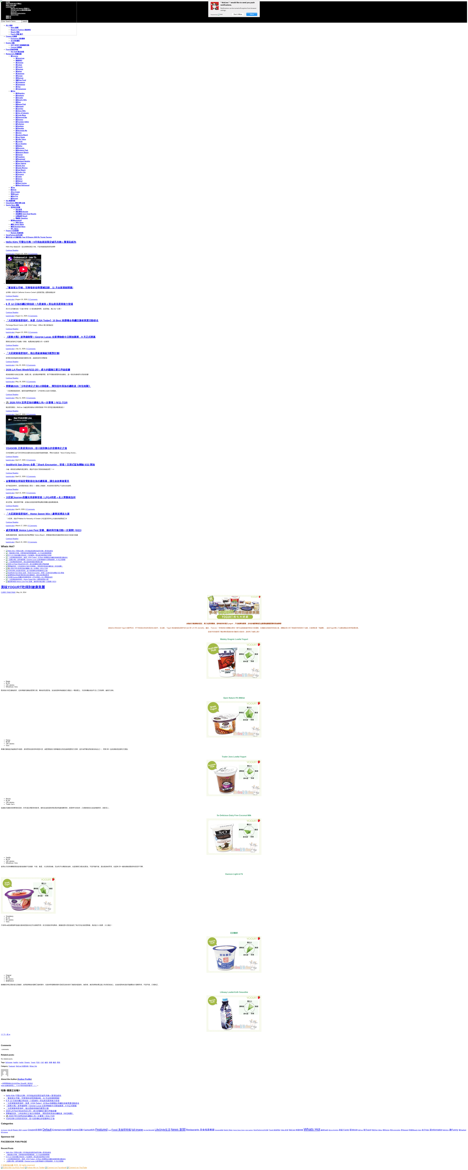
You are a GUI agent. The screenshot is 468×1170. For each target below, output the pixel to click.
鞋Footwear (4, 1132)
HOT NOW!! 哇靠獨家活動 (20, 45)
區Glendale (20, 128)
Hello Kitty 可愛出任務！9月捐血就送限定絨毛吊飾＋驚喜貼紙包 (41, 242)
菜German (19, 69)
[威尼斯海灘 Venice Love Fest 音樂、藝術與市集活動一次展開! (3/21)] (31, 581)
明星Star (375, 1130)
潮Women (386, 1130)
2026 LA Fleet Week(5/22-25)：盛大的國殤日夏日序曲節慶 (38, 369)
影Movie (354, 1129)
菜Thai (18, 87)
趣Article (446, 1130)
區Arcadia (19, 98)
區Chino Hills (21, 111)
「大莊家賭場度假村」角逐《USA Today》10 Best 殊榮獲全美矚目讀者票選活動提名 (52, 320)
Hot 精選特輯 (10, 201)
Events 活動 (10, 43)
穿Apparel (405, 1130)
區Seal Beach (21, 170)
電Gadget (462, 1130)
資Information (436, 1129)
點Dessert (14, 198)
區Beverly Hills (21, 100)
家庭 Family (344, 1130)
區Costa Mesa (21, 115)
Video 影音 (284, 1130)
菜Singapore (20, 82)
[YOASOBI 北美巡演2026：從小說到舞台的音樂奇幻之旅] (27, 570)
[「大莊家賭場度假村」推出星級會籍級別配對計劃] (24, 562)
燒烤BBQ (19, 60)
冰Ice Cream (15, 192)
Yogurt (33, 1062)
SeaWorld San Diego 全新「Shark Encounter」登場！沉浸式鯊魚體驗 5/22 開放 (50, 464)
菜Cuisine (14, 56)
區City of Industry (22, 113)
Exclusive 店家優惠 (18, 38)
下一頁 (6, 1034)
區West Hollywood (22, 185)
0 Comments (33, 254)
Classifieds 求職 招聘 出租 (15, 203)
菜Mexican (19, 78)
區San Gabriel (21, 163)
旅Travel (367, 1130)
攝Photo (360, 1130)
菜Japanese (20, 74)
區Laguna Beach (22, 135)
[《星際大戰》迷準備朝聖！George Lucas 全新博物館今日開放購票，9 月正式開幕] (35, 560)
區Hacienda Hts (21, 130)
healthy (15, 1062)
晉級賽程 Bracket (22, 212)
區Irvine (18, 133)
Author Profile (24, 1079)
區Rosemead (20, 159)
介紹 (42, 1062)
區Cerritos (19, 109)
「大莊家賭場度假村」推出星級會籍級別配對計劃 (32, 353)
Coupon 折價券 (11, 36)
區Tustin (19, 177)
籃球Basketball (16, 220)
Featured (12, 1066)
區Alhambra (20, 93)
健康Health (324, 1130)
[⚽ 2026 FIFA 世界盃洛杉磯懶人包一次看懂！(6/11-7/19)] (27, 568)
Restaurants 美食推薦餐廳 (200, 1129)
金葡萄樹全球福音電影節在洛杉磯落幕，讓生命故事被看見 (37, 481)
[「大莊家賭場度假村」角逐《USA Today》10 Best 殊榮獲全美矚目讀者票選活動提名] (37, 557)
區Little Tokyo (21, 139)
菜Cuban (19, 65)
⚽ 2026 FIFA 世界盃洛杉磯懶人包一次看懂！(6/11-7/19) (37, 402)
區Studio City (21, 172)
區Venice (19, 179)
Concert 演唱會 (16, 47)
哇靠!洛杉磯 (8, 1165)
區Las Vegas (20, 137)
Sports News (228, 1130)
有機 (50, 1062)
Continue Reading (12, 250)
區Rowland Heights (23, 161)
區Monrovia (20, 148)
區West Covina (21, 183)
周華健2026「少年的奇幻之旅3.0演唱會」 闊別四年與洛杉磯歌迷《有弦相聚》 (48, 386)
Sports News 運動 (12, 205)
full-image (8, 1062)
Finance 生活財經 (12, 231)
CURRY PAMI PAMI (8, 592)
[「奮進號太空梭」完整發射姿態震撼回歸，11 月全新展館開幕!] (29, 553)
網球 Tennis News (17, 224)
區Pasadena (20, 157)
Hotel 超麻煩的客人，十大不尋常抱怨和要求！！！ (19, 1085)
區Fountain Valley (22, 122)
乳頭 (37, 1062)
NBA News (19, 222)
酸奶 (54, 1062)
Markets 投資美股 (17, 233)
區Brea (18, 102)
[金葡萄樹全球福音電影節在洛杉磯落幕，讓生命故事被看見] (27, 575)
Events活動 (77, 1130)
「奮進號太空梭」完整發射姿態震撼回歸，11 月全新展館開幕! (39, 287)
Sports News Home (239, 1130)
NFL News (14, 229)
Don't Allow (238, 14)
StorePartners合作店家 (14, 235)
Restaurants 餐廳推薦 (14, 54)
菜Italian (19, 71)
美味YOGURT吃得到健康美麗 (23, 587)
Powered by (214, 14)
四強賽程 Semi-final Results (26, 214)
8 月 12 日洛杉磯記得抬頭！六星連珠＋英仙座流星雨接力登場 (39, 304)
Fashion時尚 (89, 1130)
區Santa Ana (20, 166)
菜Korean (19, 76)
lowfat (21, 1062)
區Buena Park (21, 104)
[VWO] (220, 14)
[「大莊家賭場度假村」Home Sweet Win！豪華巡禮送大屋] (27, 579)
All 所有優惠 (15, 41)
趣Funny (453, 1129)
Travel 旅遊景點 (274, 1130)
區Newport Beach (22, 152)
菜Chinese (19, 63)
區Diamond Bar (21, 117)
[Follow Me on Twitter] (35, 1168)
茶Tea (13, 187)
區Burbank (20, 106)
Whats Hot (33, 1066)
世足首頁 (19, 209)
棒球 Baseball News (18, 227)
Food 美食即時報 (12, 49)
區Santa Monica (21, 168)
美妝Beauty (413, 1130)
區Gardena (20, 126)
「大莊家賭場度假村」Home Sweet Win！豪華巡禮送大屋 (37, 513)
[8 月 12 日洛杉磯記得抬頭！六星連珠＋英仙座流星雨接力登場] (28, 555)
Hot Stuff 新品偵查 (17, 52)
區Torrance (20, 174)
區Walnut (19, 181)
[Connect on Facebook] (55, 1168)
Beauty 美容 (17, 1130)
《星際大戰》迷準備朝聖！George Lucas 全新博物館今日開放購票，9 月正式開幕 (51, 337)
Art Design (4, 1130)
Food (109, 1130)
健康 (46, 1062)
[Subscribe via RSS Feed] (12, 1168)
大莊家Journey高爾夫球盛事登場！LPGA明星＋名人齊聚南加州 (41, 497)
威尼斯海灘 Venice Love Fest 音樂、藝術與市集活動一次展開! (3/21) (43, 530)
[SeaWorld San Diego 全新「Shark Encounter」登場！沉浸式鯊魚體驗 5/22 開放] (35, 573)
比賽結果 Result (21, 216)
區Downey (19, 120)
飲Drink (13, 190)
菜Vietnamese (21, 89)
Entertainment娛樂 (61, 1129)
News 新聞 (178, 1129)
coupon (24, 1130)
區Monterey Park (22, 150)
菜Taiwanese (20, 84)
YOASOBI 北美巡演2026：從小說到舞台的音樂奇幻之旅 (36, 448)
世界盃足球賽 (15, 207)
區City (13, 91)
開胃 (58, 1062)
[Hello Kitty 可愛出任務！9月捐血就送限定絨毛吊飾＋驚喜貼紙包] (29, 551)
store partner (249, 1130)
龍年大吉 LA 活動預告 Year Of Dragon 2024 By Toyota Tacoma (29, 237)
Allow (252, 14)
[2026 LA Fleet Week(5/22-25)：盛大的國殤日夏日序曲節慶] (27, 564)
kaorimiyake (10, 254)
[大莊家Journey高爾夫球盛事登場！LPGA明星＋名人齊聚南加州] (29, 577)
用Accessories (395, 1130)
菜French (19, 67)
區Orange (19, 155)
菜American (20, 58)
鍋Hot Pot (14, 196)
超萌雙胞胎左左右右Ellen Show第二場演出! (17, 1083)
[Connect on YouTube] (77, 1168)
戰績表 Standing (22, 218)
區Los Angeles (21, 144)
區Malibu (19, 146)
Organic (27, 1062)
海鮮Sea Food (21, 80)
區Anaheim (20, 95)
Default (47, 1129)
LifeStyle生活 (162, 1129)
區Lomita (19, 141)
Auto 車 (10, 1130)
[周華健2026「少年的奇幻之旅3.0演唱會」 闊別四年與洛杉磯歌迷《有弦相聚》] (34, 566)
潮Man (380, 1130)
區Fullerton (20, 124)
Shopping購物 (219, 1130)
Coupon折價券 (35, 1130)
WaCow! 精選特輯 (22, 1066)
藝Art (419, 1130)
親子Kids (425, 1130)
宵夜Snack (15, 194)
